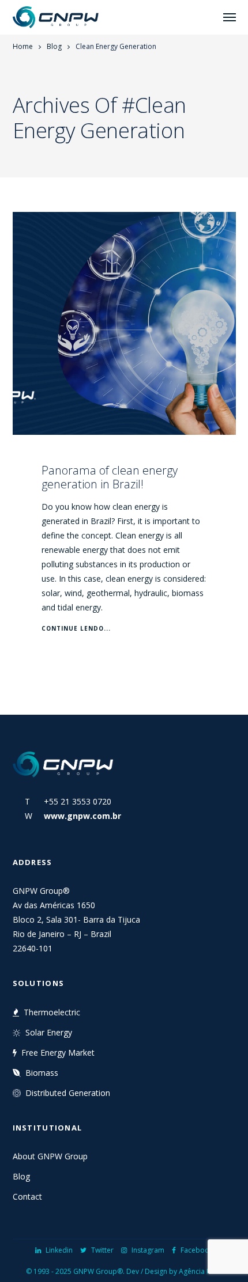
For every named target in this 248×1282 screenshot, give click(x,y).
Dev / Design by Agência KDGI (174, 1271)
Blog (54, 46)
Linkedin (59, 1250)
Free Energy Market (58, 1052)
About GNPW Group (50, 1156)
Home (23, 46)
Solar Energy (48, 1032)
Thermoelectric (52, 1012)
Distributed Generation (67, 1092)
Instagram (147, 1250)
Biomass (41, 1072)
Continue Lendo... (76, 628)
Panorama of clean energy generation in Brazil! (110, 477)
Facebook (197, 1250)
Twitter (102, 1250)
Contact (27, 1196)
